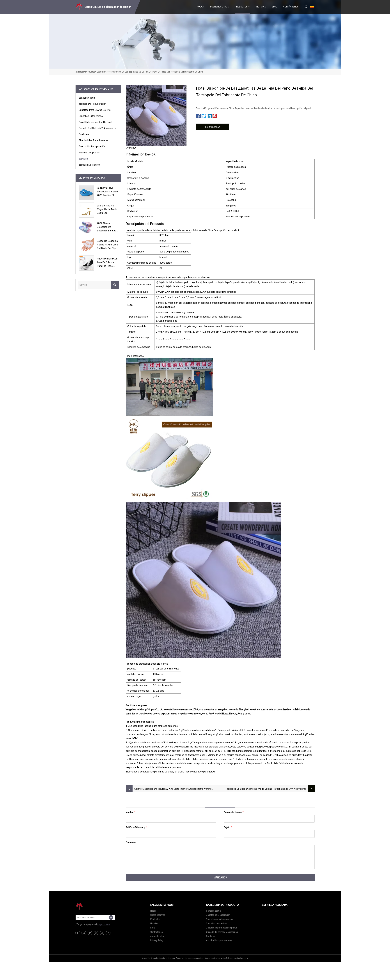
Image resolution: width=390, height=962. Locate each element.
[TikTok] (108, 933)
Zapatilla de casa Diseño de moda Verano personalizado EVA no (262, 788)
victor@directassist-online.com (234, 958)
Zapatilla (100, 72)
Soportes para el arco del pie (95, 109)
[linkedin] (84, 933)
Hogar (200, 6)
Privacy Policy (156, 940)
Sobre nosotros (219, 6)
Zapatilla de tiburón (89, 164)
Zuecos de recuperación (92, 146)
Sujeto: (228, 827)
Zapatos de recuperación (92, 103)
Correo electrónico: (234, 812)
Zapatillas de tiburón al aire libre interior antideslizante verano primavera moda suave (177, 789)
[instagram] (102, 933)
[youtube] (96, 933)
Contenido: (132, 842)
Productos (241, 6)
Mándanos (214, 127)
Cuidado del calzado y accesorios (97, 128)
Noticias (261, 6)
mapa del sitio (157, 936)
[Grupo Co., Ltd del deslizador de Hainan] (90, 906)
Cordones (84, 134)
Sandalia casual (87, 97)
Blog (274, 6)
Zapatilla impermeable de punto (96, 122)
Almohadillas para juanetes (93, 140)
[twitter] (90, 933)
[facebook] (77, 933)
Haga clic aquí (103, 924)
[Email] (111, 917)
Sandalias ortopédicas (91, 116)
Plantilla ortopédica (89, 152)
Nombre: (130, 812)
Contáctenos (291, 6)
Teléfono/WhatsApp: (136, 827)
